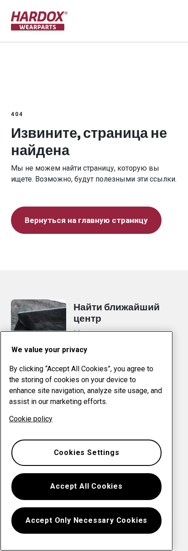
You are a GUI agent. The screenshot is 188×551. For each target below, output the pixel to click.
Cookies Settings (87, 452)
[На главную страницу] (39, 20)
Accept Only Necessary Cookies (86, 520)
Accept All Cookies (86, 486)
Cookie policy (30, 419)
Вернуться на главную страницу (86, 220)
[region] (86, 441)
